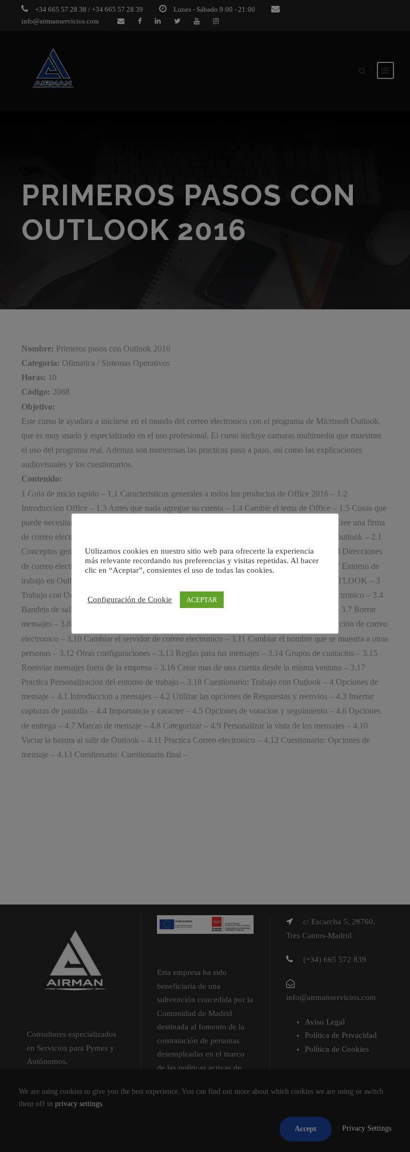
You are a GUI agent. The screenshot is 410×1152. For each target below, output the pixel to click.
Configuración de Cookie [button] (130, 599)
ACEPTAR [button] (201, 600)
